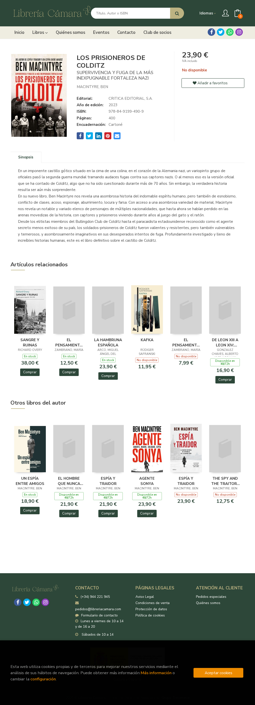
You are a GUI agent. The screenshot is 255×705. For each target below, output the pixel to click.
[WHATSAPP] (230, 32)
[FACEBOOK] (211, 32)
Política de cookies (150, 615)
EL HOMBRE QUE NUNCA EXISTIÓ (69, 481)
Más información (156, 673)
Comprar (30, 372)
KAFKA (147, 339)
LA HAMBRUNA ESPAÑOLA (108, 342)
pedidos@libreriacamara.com (98, 609)
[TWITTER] (220, 32)
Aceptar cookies (218, 672)
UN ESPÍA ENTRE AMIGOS (30, 481)
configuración (43, 679)
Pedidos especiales (211, 596)
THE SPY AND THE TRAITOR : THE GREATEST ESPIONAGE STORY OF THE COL (225, 481)
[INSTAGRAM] (239, 32)
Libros (38, 32)
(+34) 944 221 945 (95, 596)
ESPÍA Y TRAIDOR (108, 481)
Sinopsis (25, 157)
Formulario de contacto (99, 615)
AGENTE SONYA (147, 481)
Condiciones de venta (152, 603)
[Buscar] (177, 13)
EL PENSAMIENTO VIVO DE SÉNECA (69, 342)
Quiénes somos (208, 603)
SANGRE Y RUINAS (29, 342)
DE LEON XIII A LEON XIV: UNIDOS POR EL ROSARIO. (225, 342)
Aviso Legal (144, 596)
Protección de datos (151, 609)
